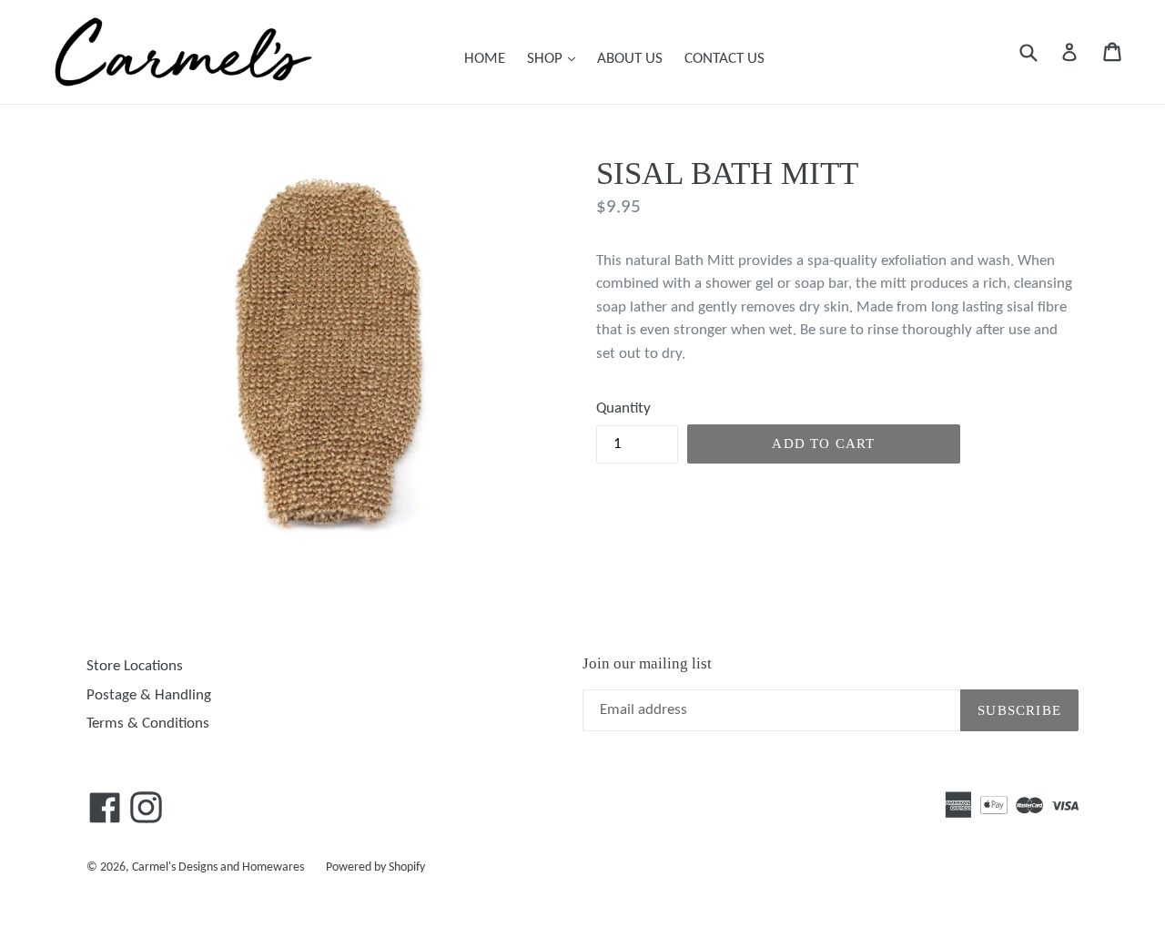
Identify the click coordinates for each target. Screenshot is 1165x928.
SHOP (555, 58)
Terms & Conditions (147, 723)
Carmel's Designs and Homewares (218, 867)
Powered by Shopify (375, 867)
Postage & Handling (148, 695)
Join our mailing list (647, 663)
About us (630, 58)
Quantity (623, 408)
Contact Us (724, 58)
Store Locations (134, 666)
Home (484, 58)
